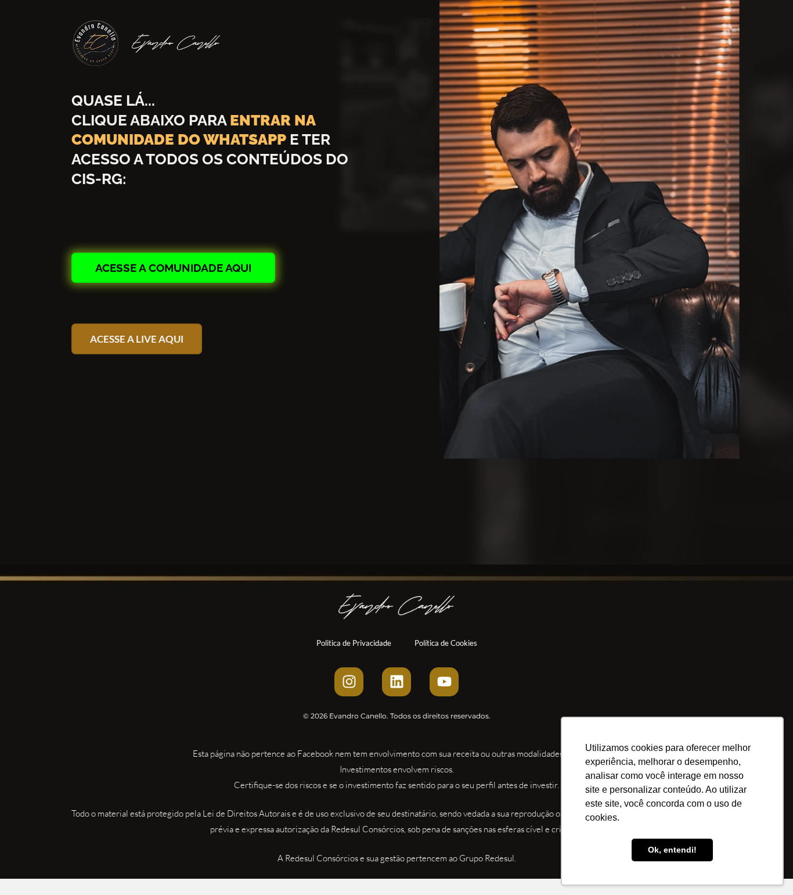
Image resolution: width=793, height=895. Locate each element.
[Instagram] (348, 681)
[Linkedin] (396, 681)
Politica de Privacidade (353, 643)
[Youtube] (444, 681)
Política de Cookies (445, 643)
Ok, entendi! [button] (672, 849)
